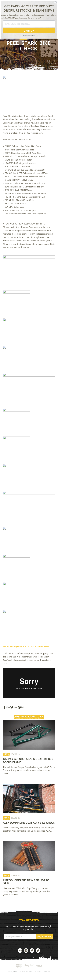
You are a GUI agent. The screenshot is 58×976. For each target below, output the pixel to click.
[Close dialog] (55, 2)
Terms (39, 972)
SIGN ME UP (44, 936)
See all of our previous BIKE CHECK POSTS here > (26, 646)
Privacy (47, 972)
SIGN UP (29, 30)
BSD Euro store (27, 972)
